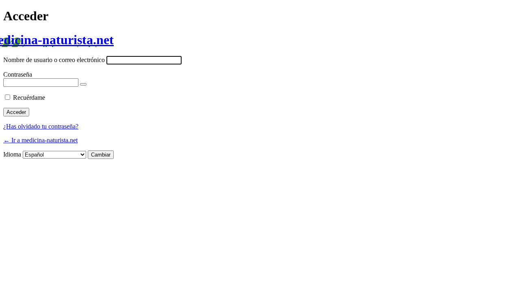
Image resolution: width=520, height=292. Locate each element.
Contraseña (17, 74)
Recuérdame (29, 97)
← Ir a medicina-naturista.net (40, 140)
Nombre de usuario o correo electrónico (54, 59)
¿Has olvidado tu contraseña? (40, 126)
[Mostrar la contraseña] (83, 84)
